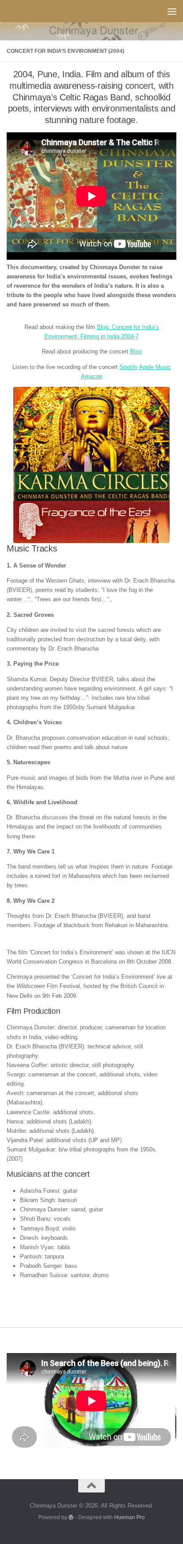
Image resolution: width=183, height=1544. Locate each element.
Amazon (91, 376)
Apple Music (155, 367)
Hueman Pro (129, 1517)
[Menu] (172, 11)
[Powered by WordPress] (71, 1517)
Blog (136, 351)
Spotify (128, 367)
